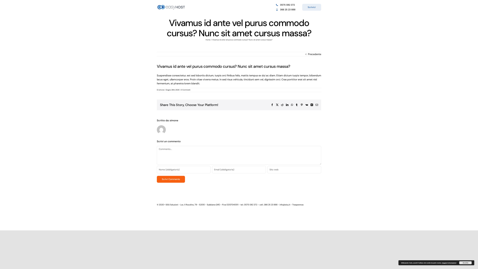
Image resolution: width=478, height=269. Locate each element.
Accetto (465, 263)
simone (161, 90)
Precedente (314, 54)
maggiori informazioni (449, 263)
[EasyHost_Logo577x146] (171, 4)
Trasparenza (297, 204)
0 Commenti (185, 90)
